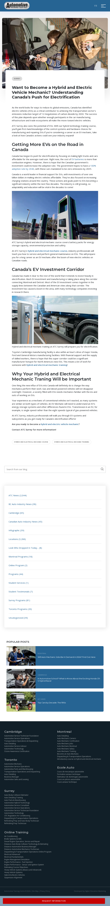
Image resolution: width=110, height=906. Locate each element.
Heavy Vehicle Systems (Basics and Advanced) (22, 870)
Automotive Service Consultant (16, 805)
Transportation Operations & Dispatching (21, 741)
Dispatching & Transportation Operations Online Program (27, 852)
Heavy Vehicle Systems (13, 872)
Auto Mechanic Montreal (67, 746)
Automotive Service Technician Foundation (21, 736)
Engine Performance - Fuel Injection (18, 862)
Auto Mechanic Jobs (65, 743)
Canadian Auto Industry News (23, 521)
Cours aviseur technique (67, 782)
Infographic (14, 530)
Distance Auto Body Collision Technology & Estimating (26, 844)
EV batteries (78, 159)
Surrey (17, 79)
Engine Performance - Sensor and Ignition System (24, 865)
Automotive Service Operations (17, 738)
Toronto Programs (18, 609)
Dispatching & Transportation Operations (74, 756)
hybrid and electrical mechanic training (71, 442)
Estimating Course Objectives (16, 867)
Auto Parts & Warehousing (15, 800)
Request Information (54, 901)
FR (95, 5)
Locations (13, 539)
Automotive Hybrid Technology (17, 803)
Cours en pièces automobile (68, 779)
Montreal (42, 653)
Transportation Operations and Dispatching (22, 771)
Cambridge (14, 512)
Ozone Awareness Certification (16, 751)
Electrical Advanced (12, 854)
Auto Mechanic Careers (66, 738)
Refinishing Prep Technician (15, 823)
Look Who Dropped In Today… (24, 547)
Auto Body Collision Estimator (16, 795)
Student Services (17, 582)
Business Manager (11, 777)
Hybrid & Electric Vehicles (14, 875)
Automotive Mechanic (13, 764)
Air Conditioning (10, 836)
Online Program (16, 565)
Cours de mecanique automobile (70, 771)
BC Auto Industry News (20, 504)
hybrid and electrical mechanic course (31, 442)
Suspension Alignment (13, 877)
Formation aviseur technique (68, 774)
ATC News (14, 495)
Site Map (35, 891)
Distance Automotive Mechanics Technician (21, 849)
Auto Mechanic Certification (68, 741)
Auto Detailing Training (13, 797)
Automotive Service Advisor (15, 746)
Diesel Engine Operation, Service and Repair (22, 841)
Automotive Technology (14, 748)
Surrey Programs (17, 600)
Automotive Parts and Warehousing (18, 769)
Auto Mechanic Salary (65, 748)
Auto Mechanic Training (66, 751)
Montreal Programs (18, 556)
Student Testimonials (19, 591)
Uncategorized (16, 617)
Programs (13, 574)
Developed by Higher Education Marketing (90, 891)
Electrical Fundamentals (13, 857)
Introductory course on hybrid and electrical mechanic (79, 759)
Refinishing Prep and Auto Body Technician (21, 821)
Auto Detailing (10, 743)
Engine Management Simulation (17, 859)
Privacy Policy (45, 891)
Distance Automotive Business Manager (20, 847)
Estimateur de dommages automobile (72, 777)
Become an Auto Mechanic (68, 754)
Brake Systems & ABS (12, 839)
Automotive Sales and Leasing (16, 779)
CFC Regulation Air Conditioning (17, 815)
